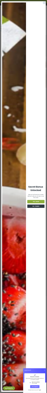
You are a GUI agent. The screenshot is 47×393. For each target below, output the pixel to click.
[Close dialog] (44, 3)
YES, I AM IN (36, 201)
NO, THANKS (35, 206)
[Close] (44, 370)
